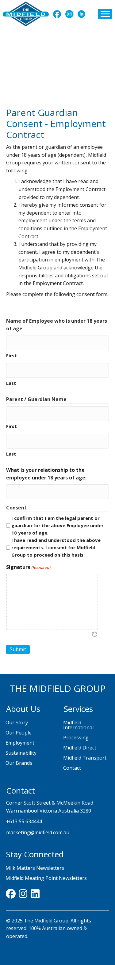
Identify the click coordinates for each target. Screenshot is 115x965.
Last (11, 383)
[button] (57, 14)
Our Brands (19, 763)
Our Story (17, 722)
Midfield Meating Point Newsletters (46, 878)
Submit (18, 649)
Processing (76, 737)
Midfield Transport (84, 757)
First (11, 355)
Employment (20, 742)
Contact (72, 767)
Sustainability (21, 752)
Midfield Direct (79, 747)
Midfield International (78, 725)
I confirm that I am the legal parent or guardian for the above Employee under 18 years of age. (57, 525)
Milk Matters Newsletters (35, 868)
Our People (19, 732)
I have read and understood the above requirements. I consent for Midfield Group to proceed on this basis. (56, 547)
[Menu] (105, 14)
